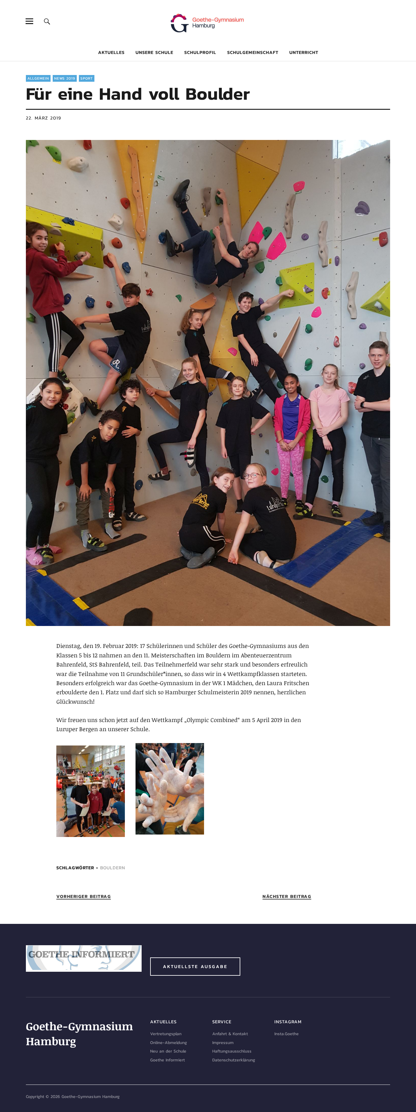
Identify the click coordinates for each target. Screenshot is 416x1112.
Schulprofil (200, 52)
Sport (86, 78)
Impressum (223, 1042)
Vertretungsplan (166, 1034)
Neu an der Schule (168, 1051)
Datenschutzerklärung (233, 1060)
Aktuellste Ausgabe (195, 966)
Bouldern (112, 867)
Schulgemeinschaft (252, 52)
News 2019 (64, 78)
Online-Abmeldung (168, 1042)
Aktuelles (111, 52)
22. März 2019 (43, 117)
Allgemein (38, 78)
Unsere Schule (154, 52)
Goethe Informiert (167, 1060)
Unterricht (303, 52)
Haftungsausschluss (232, 1051)
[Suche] (47, 21)
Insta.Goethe (286, 1034)
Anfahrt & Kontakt (230, 1034)
